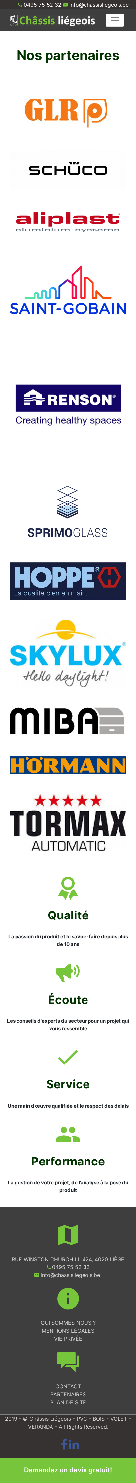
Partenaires (68, 1394)
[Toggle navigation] (115, 20)
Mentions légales (68, 1330)
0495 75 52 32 (42, 4)
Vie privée (68, 1338)
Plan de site (68, 1402)
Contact (68, 1386)
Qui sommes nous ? (68, 1322)
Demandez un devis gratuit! (68, 1470)
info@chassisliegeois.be (99, 4)
